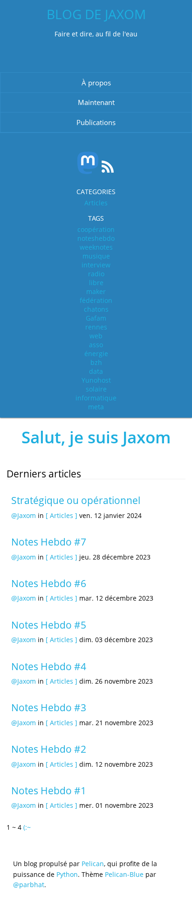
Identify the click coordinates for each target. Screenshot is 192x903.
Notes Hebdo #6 (48, 583)
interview (96, 264)
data (96, 371)
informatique (96, 397)
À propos (96, 82)
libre (96, 282)
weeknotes (96, 247)
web (96, 335)
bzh (96, 362)
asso (96, 344)
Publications (96, 122)
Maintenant (96, 102)
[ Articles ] (61, 515)
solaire (96, 389)
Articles (96, 202)
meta (96, 406)
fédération (96, 300)
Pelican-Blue (124, 874)
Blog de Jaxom (96, 14)
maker (96, 291)
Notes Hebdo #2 (48, 749)
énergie (96, 353)
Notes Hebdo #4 (48, 666)
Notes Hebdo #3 (48, 707)
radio (96, 273)
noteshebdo (96, 238)
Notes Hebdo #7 (48, 541)
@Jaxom (23, 515)
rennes (96, 326)
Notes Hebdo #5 (48, 624)
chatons (96, 309)
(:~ (27, 827)
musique (96, 256)
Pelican (93, 863)
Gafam (96, 318)
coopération (96, 229)
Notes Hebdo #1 (48, 790)
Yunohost (96, 380)
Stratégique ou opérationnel (75, 500)
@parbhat (28, 884)
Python (67, 874)
